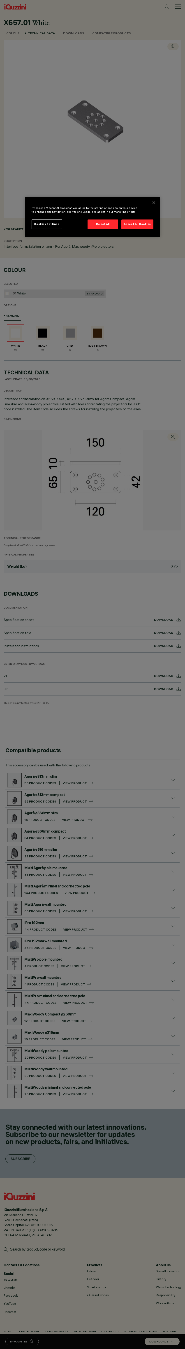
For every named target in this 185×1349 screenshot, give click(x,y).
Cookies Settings (46, 224)
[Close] (154, 203)
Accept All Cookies (137, 224)
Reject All (103, 224)
